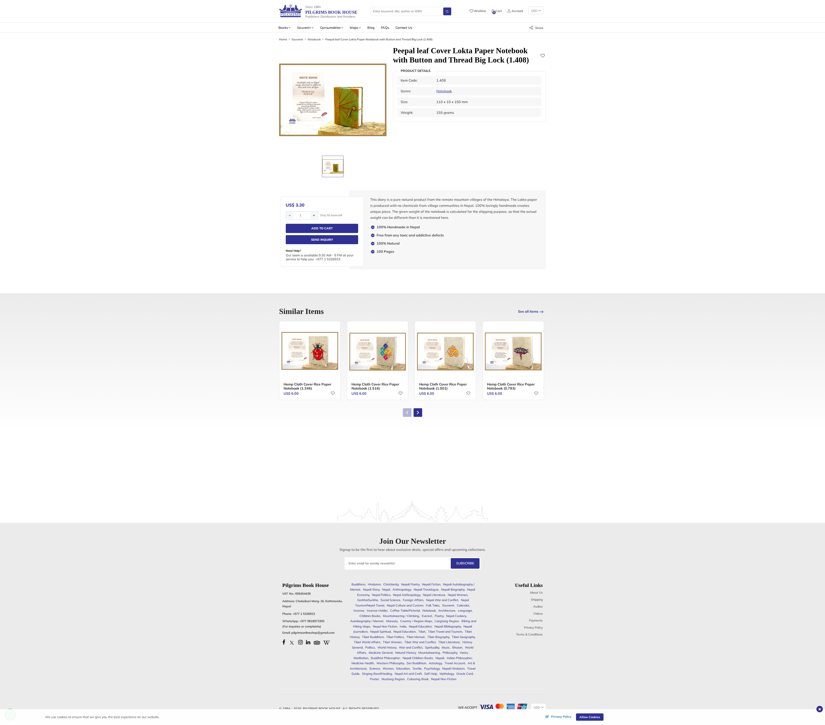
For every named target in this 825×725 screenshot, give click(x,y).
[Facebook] (283, 642)
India (403, 626)
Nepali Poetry (410, 584)
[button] (418, 412)
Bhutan (457, 647)
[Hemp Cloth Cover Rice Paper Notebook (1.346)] (309, 351)
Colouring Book (417, 679)
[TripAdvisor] (317, 642)
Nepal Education (404, 632)
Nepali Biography (452, 589)
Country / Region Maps (416, 621)
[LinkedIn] (308, 642)
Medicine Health (362, 663)
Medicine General (381, 653)
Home (283, 39)
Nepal (386, 589)
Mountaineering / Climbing (401, 616)
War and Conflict (410, 647)
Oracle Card (464, 674)
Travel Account (455, 663)
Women (388, 668)
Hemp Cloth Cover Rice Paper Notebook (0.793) (511, 386)
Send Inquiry (322, 240)
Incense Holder (377, 610)
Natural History (405, 653)
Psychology (432, 668)
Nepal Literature (434, 595)
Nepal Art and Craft (408, 674)
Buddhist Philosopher (385, 658)
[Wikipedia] (326, 642)
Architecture (446, 610)
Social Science (390, 600)
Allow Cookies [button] (589, 717)
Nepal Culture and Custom (405, 605)
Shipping (537, 600)
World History (386, 647)
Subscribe (465, 563)
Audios (538, 606)
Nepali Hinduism (453, 668)
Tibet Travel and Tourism (445, 632)
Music (446, 647)
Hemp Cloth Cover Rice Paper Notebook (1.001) (443, 386)
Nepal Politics (381, 595)
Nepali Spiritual (380, 632)
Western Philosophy (390, 663)
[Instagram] (300, 642)
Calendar (463, 605)
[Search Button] (447, 11)
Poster (374, 679)
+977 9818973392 (311, 621)
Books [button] (283, 28)
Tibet (421, 632)
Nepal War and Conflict (442, 600)
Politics (370, 647)
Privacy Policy (533, 627)
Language (465, 610)
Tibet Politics (395, 637)
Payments (536, 620)
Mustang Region (393, 679)
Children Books (369, 616)
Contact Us (404, 28)
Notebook (314, 39)
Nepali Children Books (418, 658)
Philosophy (450, 653)
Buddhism (358, 584)
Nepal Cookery (456, 616)
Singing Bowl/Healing (377, 674)
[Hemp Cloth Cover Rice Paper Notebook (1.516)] (377, 351)
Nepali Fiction (431, 584)
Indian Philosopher (459, 658)
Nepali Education (420, 626)
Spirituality (432, 647)
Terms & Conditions (529, 634)
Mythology (447, 674)
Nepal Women (458, 595)
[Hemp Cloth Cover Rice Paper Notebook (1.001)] (445, 351)
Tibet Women (392, 642)
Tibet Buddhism (373, 637)
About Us (536, 592)
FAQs (385, 28)
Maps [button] (354, 28)
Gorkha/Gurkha (367, 600)
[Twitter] (292, 642)
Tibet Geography (463, 637)
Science (374, 668)
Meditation (361, 658)
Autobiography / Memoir (366, 621)
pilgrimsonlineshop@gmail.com (313, 633)
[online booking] (503, 706)
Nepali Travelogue (426, 589)
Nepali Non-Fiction (443, 679)
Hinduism (374, 584)
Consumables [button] (330, 28)
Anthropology (402, 589)
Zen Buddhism (416, 663)
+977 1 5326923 (304, 614)
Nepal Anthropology (406, 595)
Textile (417, 668)
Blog (370, 28)
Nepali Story (371, 589)
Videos (538, 613)
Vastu (464, 653)
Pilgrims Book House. (322, 709)
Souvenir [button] (304, 28)
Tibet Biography (438, 637)
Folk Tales (433, 605)
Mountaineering (429, 653)
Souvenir (297, 39)
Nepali (439, 658)
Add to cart (322, 228)
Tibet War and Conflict (420, 642)
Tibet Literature (449, 642)
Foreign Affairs (413, 600)
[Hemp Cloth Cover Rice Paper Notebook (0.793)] (513, 351)
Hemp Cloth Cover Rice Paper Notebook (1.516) (375, 386)
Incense (358, 610)
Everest (427, 616)
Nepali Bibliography (447, 626)
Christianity (391, 584)
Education (403, 668)
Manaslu (392, 621)
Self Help (430, 674)
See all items (528, 311)
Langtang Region (447, 621)
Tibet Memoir (415, 637)
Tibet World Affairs (367, 642)
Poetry (439, 616)
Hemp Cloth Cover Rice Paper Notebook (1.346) (307, 386)
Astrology (435, 663)
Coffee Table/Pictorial (405, 610)
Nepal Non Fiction (385, 626)
